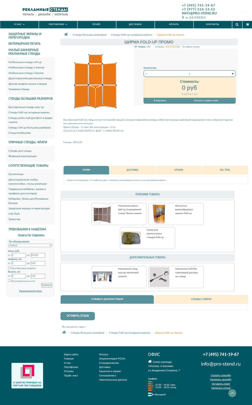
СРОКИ (86, 170)
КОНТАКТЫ (212, 24)
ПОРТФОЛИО (57, 24)
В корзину (160, 100)
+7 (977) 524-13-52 (198, 9)
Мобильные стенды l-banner (26, 73)
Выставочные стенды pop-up (26, 107)
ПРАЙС (97, 24)
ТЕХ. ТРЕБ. (225, 170)
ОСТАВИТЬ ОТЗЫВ (78, 316)
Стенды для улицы (20, 151)
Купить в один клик (206, 100)
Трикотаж (14, 219)
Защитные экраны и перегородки (29, 208)
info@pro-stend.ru (221, 364)
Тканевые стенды (19, 89)
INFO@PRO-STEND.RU (199, 13)
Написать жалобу (221, 379)
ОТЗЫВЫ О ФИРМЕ (201, 299)
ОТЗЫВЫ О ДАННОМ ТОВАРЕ (107, 299)
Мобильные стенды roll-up (25, 62)
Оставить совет (221, 384)
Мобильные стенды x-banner (26, 67)
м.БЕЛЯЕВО (195, 18)
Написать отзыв (221, 388)
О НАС (18, 24)
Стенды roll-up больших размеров (29, 127)
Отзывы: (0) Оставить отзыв (177, 47)
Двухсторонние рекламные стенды (30, 78)
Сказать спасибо (221, 375)
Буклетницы (16, 174)
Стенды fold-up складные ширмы (29, 112)
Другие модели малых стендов (27, 84)
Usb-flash (14, 213)
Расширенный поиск (30, 291)
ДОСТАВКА (135, 24)
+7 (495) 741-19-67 (198, 5)
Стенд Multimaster (19, 133)
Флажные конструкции (22, 156)
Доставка (104, 367)
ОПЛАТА (174, 24)
